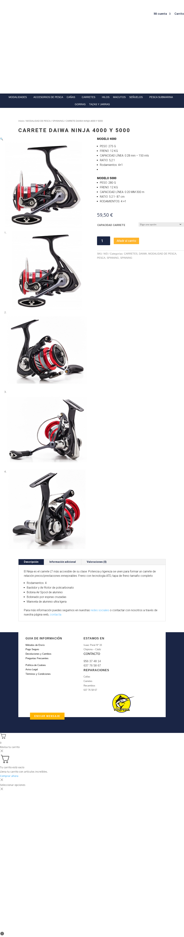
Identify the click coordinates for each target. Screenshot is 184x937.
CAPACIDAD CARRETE (111, 225)
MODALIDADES (18, 97)
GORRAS (80, 104)
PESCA (101, 257)
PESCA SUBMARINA (161, 97)
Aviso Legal (32, 669)
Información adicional (62, 561)
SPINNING (58, 120)
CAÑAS (71, 97)
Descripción (31, 561)
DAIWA (143, 253)
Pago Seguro (32, 649)
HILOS (105, 97)
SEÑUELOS (136, 97)
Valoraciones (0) (97, 561)
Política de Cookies (36, 665)
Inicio (21, 120)
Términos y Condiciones (38, 674)
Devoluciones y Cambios (38, 653)
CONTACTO (92, 654)
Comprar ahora (9, 776)
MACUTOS (119, 97)
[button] (1, 139)
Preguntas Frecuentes (37, 658)
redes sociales (100, 610)
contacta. (56, 614)
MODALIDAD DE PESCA (38, 120)
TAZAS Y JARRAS (99, 104)
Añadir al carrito (126, 241)
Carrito (179, 14)
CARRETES (88, 97)
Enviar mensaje (47, 716)
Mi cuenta (160, 14)
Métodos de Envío (35, 645)
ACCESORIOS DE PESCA (48, 97)
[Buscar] (56, 13)
